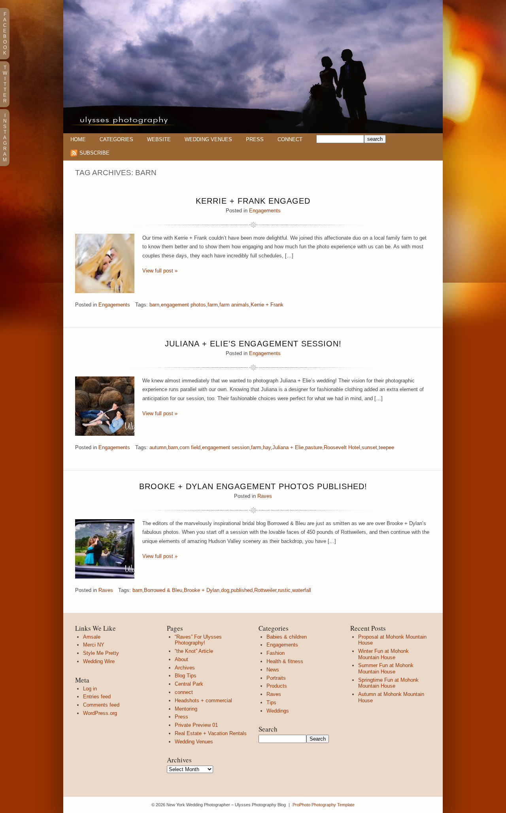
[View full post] (104, 263)
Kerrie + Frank (267, 305)
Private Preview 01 (196, 725)
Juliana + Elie (288, 447)
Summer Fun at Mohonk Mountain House (385, 668)
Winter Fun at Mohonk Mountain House (383, 654)
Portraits (276, 678)
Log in (90, 689)
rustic (284, 590)
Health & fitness (284, 661)
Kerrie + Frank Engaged (253, 201)
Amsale (91, 637)
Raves (264, 496)
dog (225, 590)
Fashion (275, 653)
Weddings (277, 711)
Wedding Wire (99, 661)
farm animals (234, 305)
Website (159, 139)
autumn (157, 447)
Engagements (265, 211)
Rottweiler (265, 590)
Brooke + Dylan (201, 590)
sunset (369, 447)
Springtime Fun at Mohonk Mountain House (388, 683)
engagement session (225, 447)
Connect (290, 139)
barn (154, 305)
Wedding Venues (208, 139)
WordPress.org (100, 713)
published (242, 590)
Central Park (189, 684)
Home (78, 139)
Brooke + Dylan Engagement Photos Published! (253, 486)
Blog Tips (185, 676)
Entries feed (97, 697)
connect (184, 692)
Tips (271, 702)
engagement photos (183, 305)
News (272, 670)
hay (267, 447)
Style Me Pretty (101, 653)
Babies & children (286, 637)
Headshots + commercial (203, 700)
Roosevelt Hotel (342, 447)
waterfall (301, 590)
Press (255, 139)
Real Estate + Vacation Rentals (211, 733)
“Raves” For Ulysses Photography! (198, 640)
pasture (313, 447)
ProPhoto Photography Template (324, 804)
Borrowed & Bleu (163, 590)
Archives (185, 668)
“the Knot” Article (194, 651)
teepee (386, 447)
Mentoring (186, 709)
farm (213, 305)
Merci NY (93, 645)
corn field (189, 447)
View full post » (159, 271)
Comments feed (101, 705)
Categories (116, 139)
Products (276, 686)
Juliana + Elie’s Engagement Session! (253, 343)
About (181, 659)
